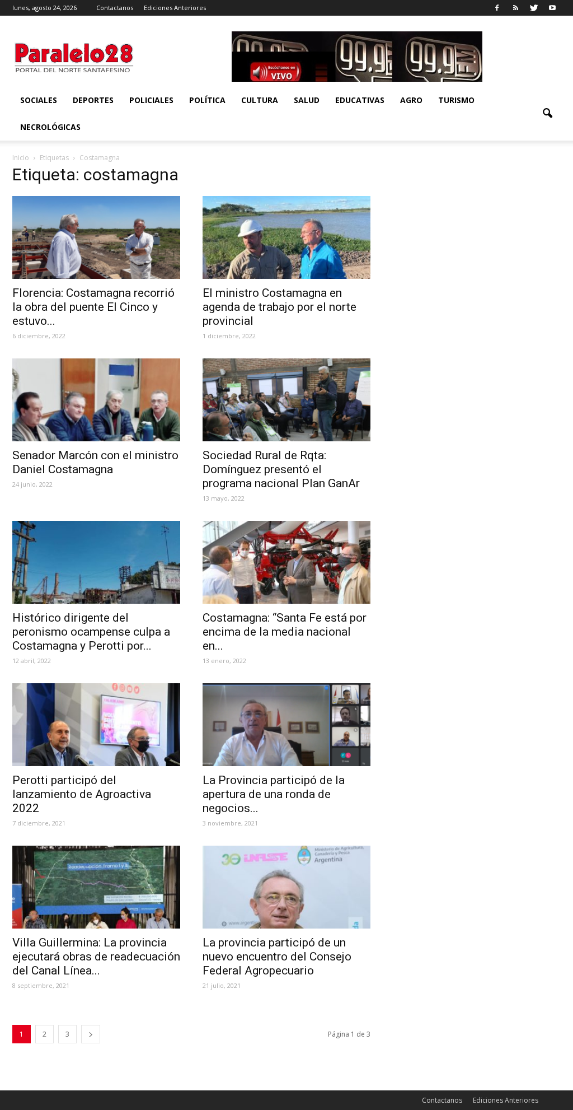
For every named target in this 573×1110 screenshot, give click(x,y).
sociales (38, 100)
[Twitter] (533, 8)
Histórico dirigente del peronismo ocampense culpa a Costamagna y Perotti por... (91, 631)
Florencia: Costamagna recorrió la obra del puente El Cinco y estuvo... (93, 307)
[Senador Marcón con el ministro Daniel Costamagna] (96, 399)
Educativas (359, 100)
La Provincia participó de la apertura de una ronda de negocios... (274, 794)
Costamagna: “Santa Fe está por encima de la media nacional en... (285, 631)
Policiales (151, 100)
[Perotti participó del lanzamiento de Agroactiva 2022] (96, 724)
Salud (307, 100)
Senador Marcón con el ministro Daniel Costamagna (95, 462)
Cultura (259, 100)
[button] (547, 113)
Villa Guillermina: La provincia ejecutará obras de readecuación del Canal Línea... (96, 956)
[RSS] (515, 8)
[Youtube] (552, 8)
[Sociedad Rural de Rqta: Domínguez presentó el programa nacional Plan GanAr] (286, 399)
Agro (411, 100)
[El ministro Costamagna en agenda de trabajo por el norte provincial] (286, 237)
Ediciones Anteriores (175, 7)
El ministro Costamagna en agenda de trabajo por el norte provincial (279, 307)
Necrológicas (50, 127)
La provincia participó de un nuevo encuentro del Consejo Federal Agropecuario (277, 956)
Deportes (93, 100)
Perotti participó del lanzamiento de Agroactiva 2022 (81, 794)
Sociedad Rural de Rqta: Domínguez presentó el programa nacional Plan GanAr (281, 469)
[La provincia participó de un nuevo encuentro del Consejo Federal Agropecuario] (286, 887)
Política (207, 100)
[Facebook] (497, 8)
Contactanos (114, 7)
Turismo (456, 100)
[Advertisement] (477, 239)
